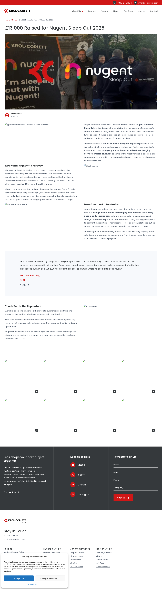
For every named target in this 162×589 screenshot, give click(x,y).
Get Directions (76, 566)
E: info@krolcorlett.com (14, 539)
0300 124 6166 (123, 3)
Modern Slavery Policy (14, 552)
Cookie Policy (33, 584)
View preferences (48, 578)
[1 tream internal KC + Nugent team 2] (22, 416)
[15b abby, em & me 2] (61, 377)
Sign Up (121, 497)
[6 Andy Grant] (100, 416)
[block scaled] (100, 377)
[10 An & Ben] (22, 377)
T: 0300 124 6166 (11, 535)
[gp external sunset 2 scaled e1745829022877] (139, 377)
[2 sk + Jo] (139, 416)
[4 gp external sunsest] (61, 416)
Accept (17, 578)
